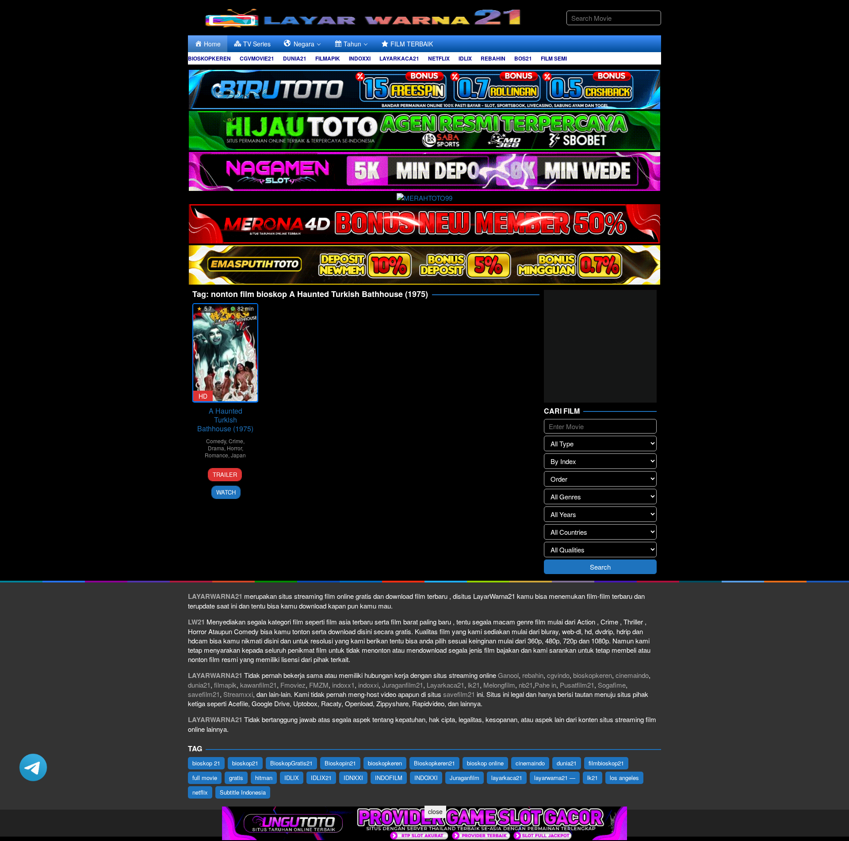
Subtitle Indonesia (243, 792)
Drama (216, 448)
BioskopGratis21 (291, 763)
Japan (238, 455)
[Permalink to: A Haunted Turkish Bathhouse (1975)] (225, 353)
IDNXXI (353, 777)
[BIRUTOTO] (424, 88)
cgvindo (558, 675)
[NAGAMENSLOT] (424, 170)
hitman (263, 777)
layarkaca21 (506, 777)
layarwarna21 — (554, 777)
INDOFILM (388, 777)
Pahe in (545, 684)
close (435, 811)
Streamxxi (238, 694)
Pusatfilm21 (577, 684)
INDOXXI (426, 777)
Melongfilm (499, 684)
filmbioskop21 (606, 763)
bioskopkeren (592, 675)
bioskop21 (245, 763)
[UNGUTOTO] (424, 822)
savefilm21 (204, 694)
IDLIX (291, 777)
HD (203, 396)
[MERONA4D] (424, 222)
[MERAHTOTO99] (424, 196)
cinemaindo (632, 675)
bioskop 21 (206, 763)
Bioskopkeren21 (434, 763)
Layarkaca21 (445, 684)
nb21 (526, 684)
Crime (236, 441)
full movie (204, 777)
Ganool (508, 675)
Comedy (216, 441)
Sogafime (612, 684)
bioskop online (485, 763)
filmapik (225, 684)
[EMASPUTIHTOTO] (424, 263)
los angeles (624, 777)
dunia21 (199, 684)
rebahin (532, 675)
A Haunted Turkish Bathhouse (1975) (225, 420)
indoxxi (368, 684)
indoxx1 (343, 684)
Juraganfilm (464, 777)
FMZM (319, 684)
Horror (234, 448)
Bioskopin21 (340, 763)
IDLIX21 (321, 777)
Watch (226, 492)
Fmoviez (293, 684)
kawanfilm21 (258, 684)
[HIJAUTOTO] (424, 129)
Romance (216, 455)
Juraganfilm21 (402, 684)
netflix (200, 792)
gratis (236, 777)
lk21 (474, 684)
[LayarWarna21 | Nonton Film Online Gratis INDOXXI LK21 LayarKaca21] (365, 16)
